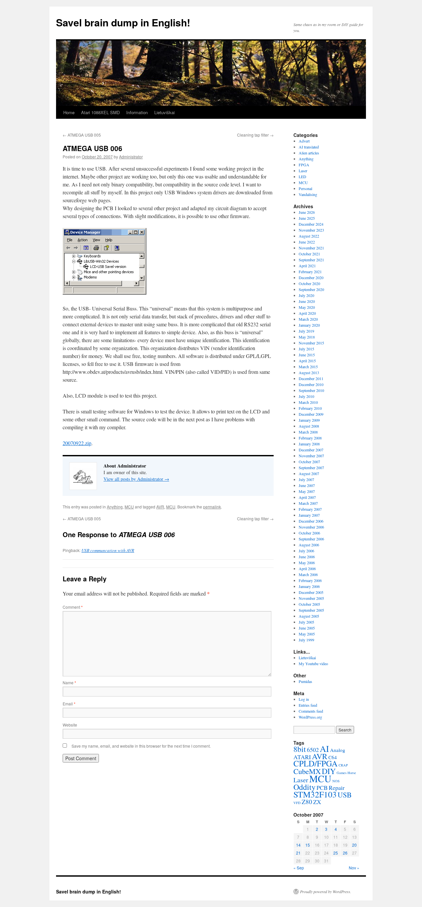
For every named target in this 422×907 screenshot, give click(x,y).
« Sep (298, 867)
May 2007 (307, 491)
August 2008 (309, 426)
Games (342, 772)
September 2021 (311, 259)
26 (345, 853)
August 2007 (309, 473)
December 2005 (311, 592)
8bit (299, 749)
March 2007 (308, 503)
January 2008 (309, 443)
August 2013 (309, 372)
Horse (351, 772)
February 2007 (310, 509)
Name (69, 682)
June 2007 (307, 485)
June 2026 (307, 212)
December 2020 (311, 277)
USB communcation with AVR (107, 550)
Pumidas (305, 681)
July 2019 (306, 331)
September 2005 (311, 610)
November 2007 (311, 455)
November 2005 (311, 598)
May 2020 (307, 307)
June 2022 (307, 241)
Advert (304, 141)
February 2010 (310, 408)
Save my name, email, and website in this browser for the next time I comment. (141, 746)
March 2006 (308, 574)
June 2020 (307, 301)
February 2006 (310, 580)
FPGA (304, 164)
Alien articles (309, 152)
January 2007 (309, 515)
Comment (73, 607)
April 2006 (307, 568)
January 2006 (309, 586)
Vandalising (308, 194)
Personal (305, 188)
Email (69, 703)
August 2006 (309, 544)
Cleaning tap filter (255, 135)
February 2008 (310, 437)
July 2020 (306, 295)
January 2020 (309, 325)
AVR (160, 506)
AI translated (309, 146)
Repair (337, 788)
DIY (329, 771)
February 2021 (310, 271)
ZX (317, 802)
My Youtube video (313, 663)
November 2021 (311, 247)
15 (307, 845)
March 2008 (308, 432)
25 (335, 853)
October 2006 (309, 532)
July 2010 (306, 396)
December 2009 (311, 414)
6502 (313, 750)
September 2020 (311, 289)
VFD (297, 802)
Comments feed (311, 711)
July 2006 (306, 550)
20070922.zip (77, 442)
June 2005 (307, 628)
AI (324, 748)
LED (302, 176)
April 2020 (307, 313)
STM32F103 (315, 794)
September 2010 (311, 390)
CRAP (343, 765)
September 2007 (311, 467)
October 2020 (309, 283)
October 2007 (309, 461)
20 (354, 845)
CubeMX (307, 771)
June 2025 (307, 218)
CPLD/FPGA (315, 763)
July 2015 (306, 348)
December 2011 (311, 378)
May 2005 (307, 633)
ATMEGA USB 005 (82, 135)
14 (298, 845)
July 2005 (306, 622)
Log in (304, 699)
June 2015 (307, 354)
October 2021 (309, 253)
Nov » (354, 867)
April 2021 (307, 265)
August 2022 (309, 236)
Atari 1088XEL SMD (100, 112)
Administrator (131, 156)
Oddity (304, 787)
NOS (336, 781)
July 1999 (306, 639)
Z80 (307, 801)
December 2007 (311, 449)
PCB (322, 788)
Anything (115, 506)
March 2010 (308, 402)
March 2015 (308, 366)
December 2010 (311, 384)
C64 (332, 757)
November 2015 (311, 342)
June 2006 (307, 556)
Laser (303, 170)
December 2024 (311, 224)
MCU (129, 506)
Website (70, 725)
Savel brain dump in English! (123, 22)
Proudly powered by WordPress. (325, 891)
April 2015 (307, 360)
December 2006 (311, 521)
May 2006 (307, 562)
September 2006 (311, 538)
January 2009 (309, 420)
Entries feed (308, 705)
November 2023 (311, 230)
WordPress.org (310, 717)
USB (345, 794)
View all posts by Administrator (136, 479)
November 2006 (311, 527)
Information (137, 112)
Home (69, 112)
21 (298, 853)
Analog (337, 750)
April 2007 (307, 497)
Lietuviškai (164, 112)
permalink (212, 506)
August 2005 (309, 616)
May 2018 (307, 337)
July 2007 (306, 479)
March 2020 (308, 319)
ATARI (302, 757)
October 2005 (309, 604)
